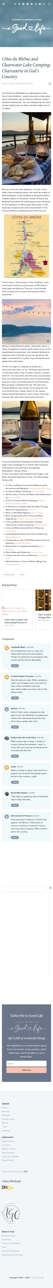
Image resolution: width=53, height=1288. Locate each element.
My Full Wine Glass (22, 543)
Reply (15, 666)
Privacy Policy (8, 1160)
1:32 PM (31, 793)
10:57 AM (29, 647)
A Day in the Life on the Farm (30, 519)
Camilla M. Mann (18, 647)
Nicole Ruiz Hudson (19, 793)
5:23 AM (21, 708)
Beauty (5, 1123)
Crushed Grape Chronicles (39, 488)
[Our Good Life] (26, 26)
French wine (9, 574)
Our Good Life (40, 525)
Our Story (6, 1145)
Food (4, 1247)
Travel (4, 1127)
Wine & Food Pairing (10, 1251)
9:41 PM (20, 767)
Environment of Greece (21, 816)
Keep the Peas (38, 491)
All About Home (9, 1236)
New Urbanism (8, 1153)
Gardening (6, 1239)
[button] (49, 83)
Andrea (14, 708)
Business (6, 1111)
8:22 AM (36, 816)
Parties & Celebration (11, 1243)
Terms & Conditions (10, 1156)
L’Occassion (11, 531)
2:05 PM (38, 676)
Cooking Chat (36, 552)
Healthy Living (8, 1119)
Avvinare (31, 510)
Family (4, 1107)
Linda (13, 767)
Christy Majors (37, 513)
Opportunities (8, 1141)
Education (6, 1115)
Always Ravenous (13, 537)
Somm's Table (14, 497)
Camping (6, 1130)
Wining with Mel (13, 564)
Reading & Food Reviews (12, 1255)
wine (22, 574)
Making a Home (9, 1149)
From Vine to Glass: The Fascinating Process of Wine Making (16, 621)
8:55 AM (40, 738)
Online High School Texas (13, 1171)
